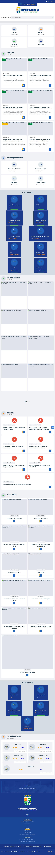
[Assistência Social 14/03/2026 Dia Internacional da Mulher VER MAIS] (14, 322)
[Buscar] (52, 17)
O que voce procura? (6, 17)
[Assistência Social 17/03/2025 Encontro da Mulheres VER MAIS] (14, 377)
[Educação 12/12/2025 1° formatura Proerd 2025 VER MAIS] (41, 322)
